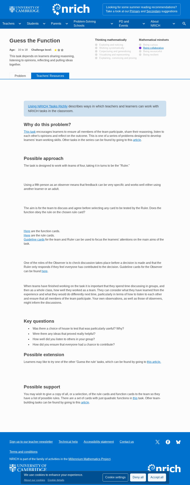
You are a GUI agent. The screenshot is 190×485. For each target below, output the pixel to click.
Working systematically (111, 48)
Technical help (68, 441)
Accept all (156, 477)
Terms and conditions (23, 451)
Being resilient (150, 54)
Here (27, 231)
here (45, 271)
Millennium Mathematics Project (89, 459)
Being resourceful (152, 51)
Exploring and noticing (111, 45)
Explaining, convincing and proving (118, 58)
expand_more (20, 23)
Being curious (150, 45)
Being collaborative (153, 48)
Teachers (8, 23)
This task (30, 131)
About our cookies (34, 480)
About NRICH (155, 23)
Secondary (153, 11)
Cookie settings (115, 477)
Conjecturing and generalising (115, 51)
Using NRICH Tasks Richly (48, 106)
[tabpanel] (95, 252)
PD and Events (124, 23)
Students (33, 23)
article (137, 139)
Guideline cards (34, 239)
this (135, 398)
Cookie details (56, 480)
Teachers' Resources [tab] (50, 75)
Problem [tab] (20, 75)
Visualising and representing (114, 54)
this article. (154, 361)
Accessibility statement (99, 441)
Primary (135, 11)
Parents (56, 23)
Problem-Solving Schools (85, 23)
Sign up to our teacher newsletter (31, 441)
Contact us (127, 441)
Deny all (138, 477)
